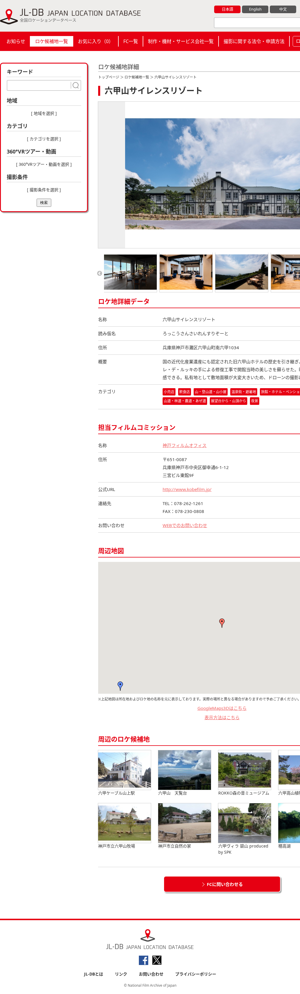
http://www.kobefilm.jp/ (187, 489)
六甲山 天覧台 (172, 793)
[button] (120, 686)
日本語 (227, 9)
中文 (283, 9)
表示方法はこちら (222, 717)
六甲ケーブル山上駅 (116, 793)
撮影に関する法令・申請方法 (254, 41)
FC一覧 (130, 41)
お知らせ (15, 41)
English (255, 9)
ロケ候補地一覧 (51, 41)
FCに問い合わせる (225, 884)
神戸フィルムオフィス (185, 445)
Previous (100, 274)
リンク (121, 974)
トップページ (108, 77)
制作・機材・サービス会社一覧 (181, 41)
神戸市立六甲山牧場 (116, 846)
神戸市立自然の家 (174, 846)
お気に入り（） (95, 41)
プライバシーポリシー (195, 974)
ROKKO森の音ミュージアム (243, 793)
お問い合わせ (151, 974)
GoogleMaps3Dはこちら (222, 708)
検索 (44, 202)
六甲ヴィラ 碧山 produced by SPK (243, 849)
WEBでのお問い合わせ (185, 525)
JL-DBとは (93, 974)
